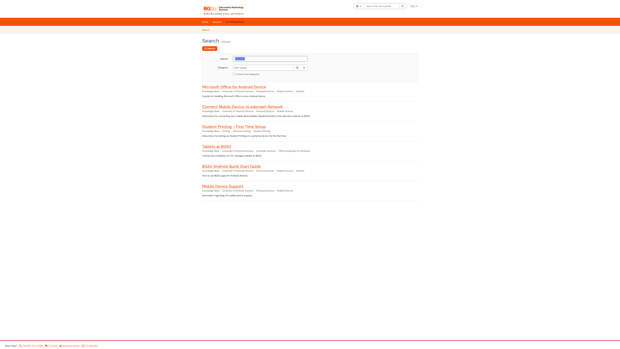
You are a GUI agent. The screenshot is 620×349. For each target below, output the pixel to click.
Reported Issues (70, 345)
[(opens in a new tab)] (225, 9)
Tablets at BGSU (216, 146)
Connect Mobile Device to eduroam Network (242, 106)
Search (207, 29)
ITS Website (91, 345)
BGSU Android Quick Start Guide (231, 166)
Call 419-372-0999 (32, 345)
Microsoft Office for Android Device (234, 86)
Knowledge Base (235, 21)
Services (217, 21)
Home (205, 21)
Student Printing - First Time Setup (234, 126)
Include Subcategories (247, 74)
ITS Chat (52, 345)
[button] (297, 67)
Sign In (414, 6)
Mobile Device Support (222, 186)
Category (223, 67)
